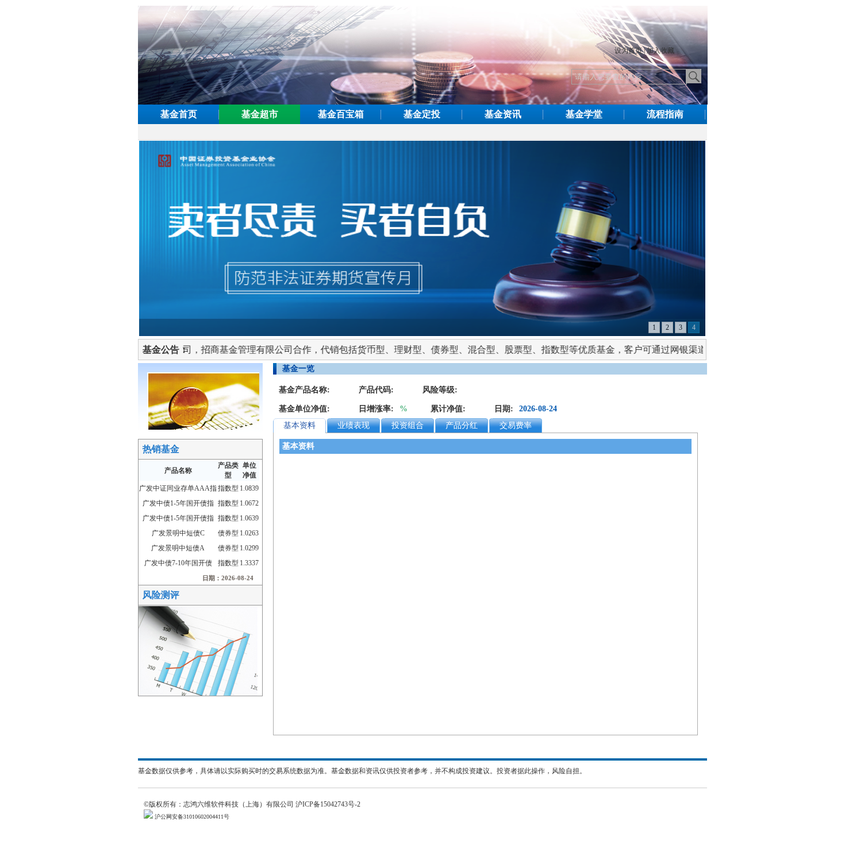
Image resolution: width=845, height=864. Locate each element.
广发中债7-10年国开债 (178, 563)
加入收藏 (660, 51)
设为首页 (628, 51)
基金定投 (422, 114)
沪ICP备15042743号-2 (331, 804)
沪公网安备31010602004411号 (191, 816)
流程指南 (665, 114)
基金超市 (259, 114)
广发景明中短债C (178, 533)
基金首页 (178, 114)
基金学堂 (584, 114)
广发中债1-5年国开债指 (178, 503)
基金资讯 (503, 114)
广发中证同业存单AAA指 (178, 488)
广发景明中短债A (178, 548)
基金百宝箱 (341, 114)
